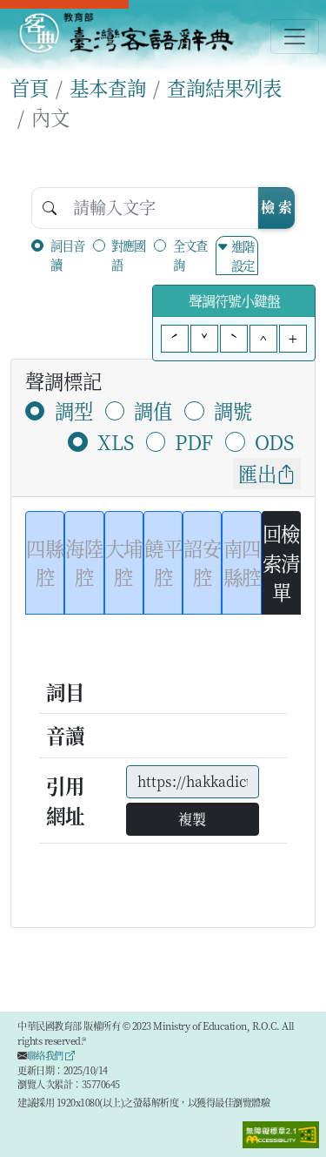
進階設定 (242, 255)
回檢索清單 (281, 562)
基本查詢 (108, 87)
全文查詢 (190, 254)
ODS (274, 441)
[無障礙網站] (281, 1132)
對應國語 (128, 254)
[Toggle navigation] (294, 36)
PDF (194, 441)
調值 (153, 410)
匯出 (257, 473)
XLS (115, 441)
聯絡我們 (46, 1055)
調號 (233, 410)
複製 (192, 819)
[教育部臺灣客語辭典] (125, 33)
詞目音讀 (67, 254)
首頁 (29, 87)
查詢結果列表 (224, 87)
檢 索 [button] (276, 207)
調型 (74, 410)
